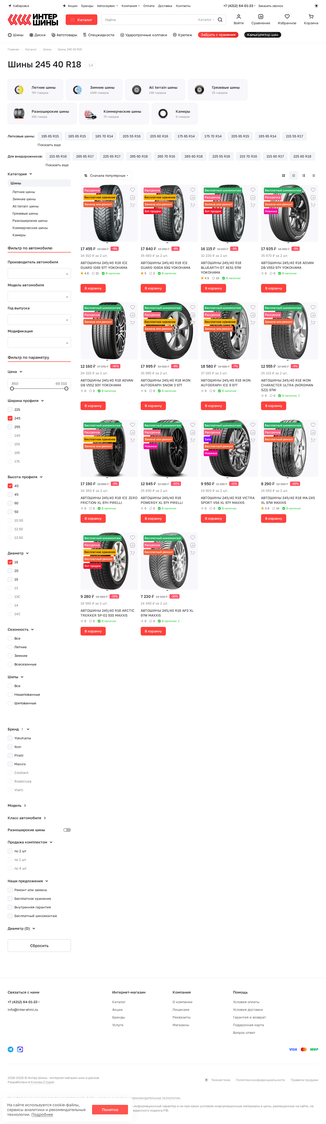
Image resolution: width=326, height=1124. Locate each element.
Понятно (110, 1109)
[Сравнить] (132, 197)
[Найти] (220, 19)
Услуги (117, 1025)
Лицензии (181, 1009)
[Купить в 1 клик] (132, 205)
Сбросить (39, 945)
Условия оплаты (246, 1002)
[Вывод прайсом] (313, 175)
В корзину (93, 288)
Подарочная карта (248, 1025)
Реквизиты (182, 1017)
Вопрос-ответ (244, 1032)
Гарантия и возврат (249, 1017)
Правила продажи (304, 1080)
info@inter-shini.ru (23, 1009)
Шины (16, 183)
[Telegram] (10, 1049)
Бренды (118, 1017)
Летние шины (23, 192)
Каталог (118, 1002)
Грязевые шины (25, 213)
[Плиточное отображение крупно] (283, 175)
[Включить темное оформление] (316, 6)
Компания (182, 992)
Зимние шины (24, 199)
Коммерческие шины (30, 228)
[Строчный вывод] (303, 175)
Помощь (240, 992)
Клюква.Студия (42, 1082)
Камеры (19, 235)
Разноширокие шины (29, 220)
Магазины (181, 1025)
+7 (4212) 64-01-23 (238, 6)
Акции (117, 1009)
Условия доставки (248, 1009)
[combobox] (39, 273)
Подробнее (42, 1114)
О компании (182, 1002)
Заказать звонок (270, 6)
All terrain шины (25, 206)
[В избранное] (132, 190)
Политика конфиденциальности (260, 1080)
